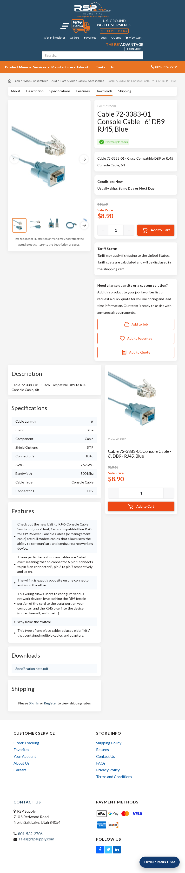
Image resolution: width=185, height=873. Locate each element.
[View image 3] (54, 225)
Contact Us (104, 67)
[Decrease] (102, 230)
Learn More (134, 48)
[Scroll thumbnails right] (84, 225)
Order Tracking (26, 742)
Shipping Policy (108, 742)
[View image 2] (36, 225)
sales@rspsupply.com (36, 839)
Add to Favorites (139, 338)
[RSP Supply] (92, 9)
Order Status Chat (159, 862)
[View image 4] (71, 225)
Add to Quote (139, 352)
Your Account (24, 756)
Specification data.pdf (31, 669)
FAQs (101, 763)
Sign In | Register (54, 37)
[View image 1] (19, 225)
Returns (102, 749)
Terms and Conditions (114, 776)
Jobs (104, 37)
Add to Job (140, 324)
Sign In (34, 703)
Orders (74, 37)
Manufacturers (63, 67)
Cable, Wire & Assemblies (31, 81)
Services (40, 67)
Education (85, 67)
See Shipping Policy (114, 30)
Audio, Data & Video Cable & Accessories (78, 81)
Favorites (90, 37)
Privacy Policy (108, 769)
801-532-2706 (30, 833)
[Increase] (128, 230)
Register (50, 703)
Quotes (116, 37)
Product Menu (17, 67)
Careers (19, 769)
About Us (21, 763)
